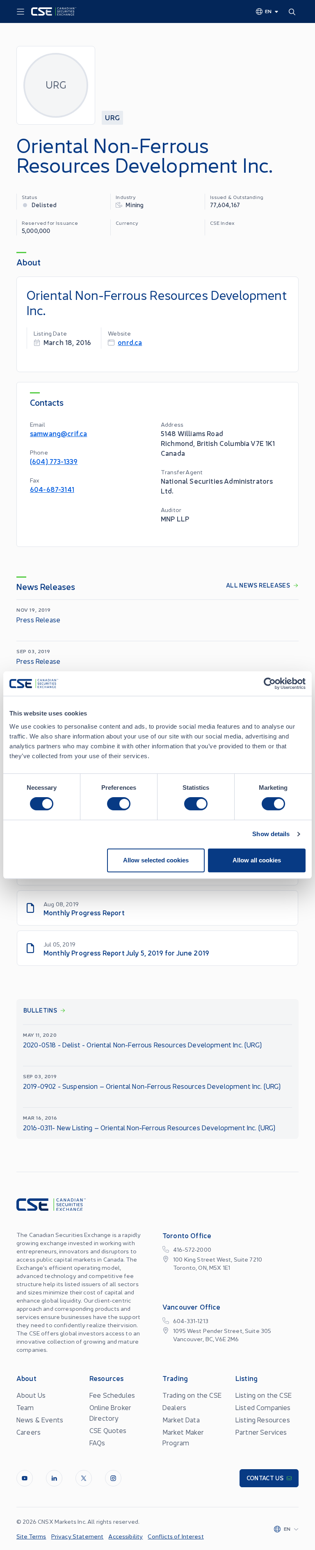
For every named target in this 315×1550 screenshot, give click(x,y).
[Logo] (53, 11)
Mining (135, 204)
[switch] (118, 803)
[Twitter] (83, 1478)
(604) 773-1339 (54, 461)
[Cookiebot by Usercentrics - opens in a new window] (270, 683)
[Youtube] (24, 1478)
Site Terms (31, 1536)
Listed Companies (263, 1407)
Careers (28, 1431)
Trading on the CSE (191, 1394)
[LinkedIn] (54, 1478)
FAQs (97, 1442)
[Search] (294, 11)
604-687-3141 (52, 489)
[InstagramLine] (113, 1478)
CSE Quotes (108, 1430)
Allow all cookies (257, 860)
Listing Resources (262, 1419)
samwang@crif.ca (58, 433)
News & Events (39, 1419)
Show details (271, 833)
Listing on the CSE (263, 1394)
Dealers (174, 1407)
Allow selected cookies (156, 860)
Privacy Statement (77, 1536)
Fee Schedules (112, 1394)
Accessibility (125, 1536)
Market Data (181, 1419)
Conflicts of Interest (175, 1536)
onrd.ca (130, 342)
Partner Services (261, 1431)
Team (25, 1407)
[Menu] (20, 12)
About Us (31, 1394)
